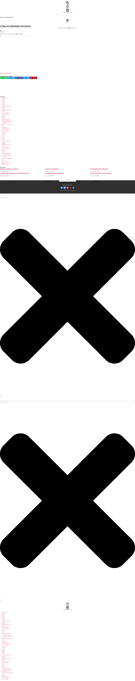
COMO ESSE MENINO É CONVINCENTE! (14, 173)
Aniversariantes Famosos (7, 121)
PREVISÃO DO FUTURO (6, 110)
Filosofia (3, 99)
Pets (3, 125)
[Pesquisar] (67, 2)
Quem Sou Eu (4, 97)
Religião (3, 109)
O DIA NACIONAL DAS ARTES (100, 173)
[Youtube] (67, 187)
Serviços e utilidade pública (7, 124)
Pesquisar (67, 4)
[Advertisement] (31, 87)
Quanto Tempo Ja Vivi (6, 129)
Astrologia (4, 123)
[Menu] (67, 20)
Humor (2, 30)
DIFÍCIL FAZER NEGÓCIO (9, 169)
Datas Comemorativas (67, 12)
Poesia (3, 115)
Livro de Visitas (5, 130)
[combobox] (67, 197)
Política (3, 105)
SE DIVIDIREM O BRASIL (99, 169)
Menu (67, 22)
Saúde (3, 102)
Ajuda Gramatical (5, 112)
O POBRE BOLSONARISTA (54, 173)
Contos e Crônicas (6, 114)
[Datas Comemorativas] (67, 10)
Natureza (4, 126)
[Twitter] (64, 187)
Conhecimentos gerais (6, 106)
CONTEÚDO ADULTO (6, 119)
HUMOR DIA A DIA (7, 73)
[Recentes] (67, 6)
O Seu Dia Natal (5, 128)
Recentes (67, 8)
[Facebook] (61, 187)
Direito (3, 104)
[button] (4, 78)
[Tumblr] (73, 187)
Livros (3, 117)
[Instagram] (70, 187)
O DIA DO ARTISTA (52, 169)
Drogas (3, 107)
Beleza (3, 101)
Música (3, 116)
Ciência (3, 100)
